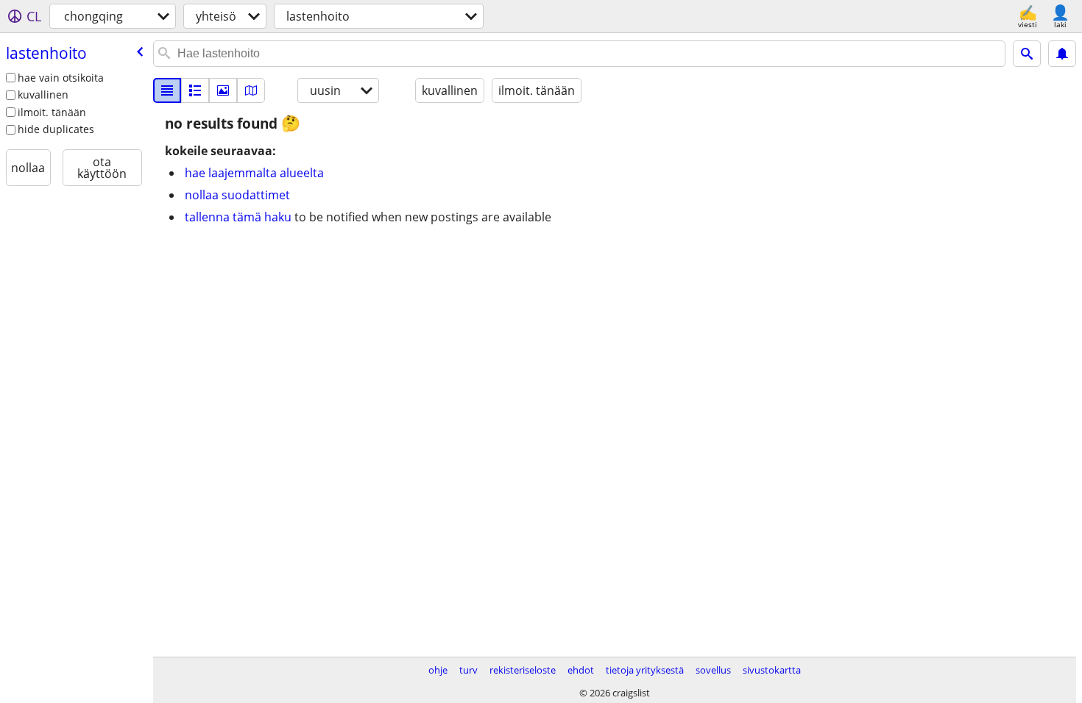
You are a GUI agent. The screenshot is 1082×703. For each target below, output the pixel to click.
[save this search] (1062, 53)
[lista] (167, 90)
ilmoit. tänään (52, 112)
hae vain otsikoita (61, 78)
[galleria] (223, 90)
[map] (251, 90)
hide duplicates (56, 129)
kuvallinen (43, 94)
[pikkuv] (195, 90)
